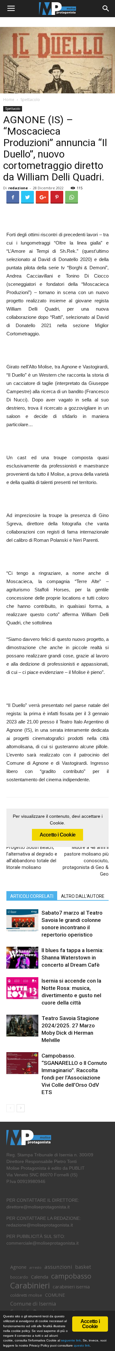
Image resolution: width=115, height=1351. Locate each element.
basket (83, 1267)
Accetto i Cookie (57, 834)
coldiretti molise (26, 1295)
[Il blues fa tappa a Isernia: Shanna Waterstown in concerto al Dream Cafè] (22, 958)
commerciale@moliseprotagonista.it (42, 1243)
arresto (35, 1267)
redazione (18, 187)
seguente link (71, 1340)
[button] (106, 8)
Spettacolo (30, 99)
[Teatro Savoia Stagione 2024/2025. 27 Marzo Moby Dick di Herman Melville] (22, 1026)
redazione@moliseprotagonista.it (39, 1224)
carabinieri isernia (71, 1286)
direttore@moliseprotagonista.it (38, 1206)
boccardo (19, 1277)
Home (8, 99)
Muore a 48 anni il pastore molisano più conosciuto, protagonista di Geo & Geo (86, 860)
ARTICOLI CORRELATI (31, 896)
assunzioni (58, 1266)
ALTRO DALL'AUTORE (82, 896)
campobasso (71, 1276)
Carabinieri (30, 1285)
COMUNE (55, 1295)
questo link (81, 1345)
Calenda (39, 1277)
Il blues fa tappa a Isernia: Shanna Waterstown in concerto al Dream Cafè (72, 957)
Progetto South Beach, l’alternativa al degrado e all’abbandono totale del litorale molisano (31, 857)
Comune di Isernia (33, 1303)
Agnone (18, 1267)
